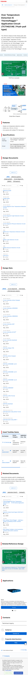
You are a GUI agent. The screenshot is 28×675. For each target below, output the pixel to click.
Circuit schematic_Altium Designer (11, 300)
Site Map (24, 649)
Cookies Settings (8, 672)
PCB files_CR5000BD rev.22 (10, 380)
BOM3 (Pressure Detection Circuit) (11, 247)
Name (3, 185)
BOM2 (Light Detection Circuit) (10, 239)
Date (21, 185)
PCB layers (5, 255)
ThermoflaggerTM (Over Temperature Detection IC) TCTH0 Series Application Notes (13, 503)
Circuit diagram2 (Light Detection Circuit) (13, 215)
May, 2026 (6, 525)
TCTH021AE (7, 442)
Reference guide (7, 190)
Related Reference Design (9, 54)
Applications (19, 54)
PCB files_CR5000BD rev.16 (10, 364)
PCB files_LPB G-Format (9, 395)
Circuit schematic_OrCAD (9, 332)
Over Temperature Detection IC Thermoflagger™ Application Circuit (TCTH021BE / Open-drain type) (14, 569)
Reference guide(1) (16, 176)
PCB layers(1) (17, 181)
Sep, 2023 (6, 194)
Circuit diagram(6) (13, 288)
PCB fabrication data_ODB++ (10, 419)
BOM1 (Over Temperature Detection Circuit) (14, 231)
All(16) (4, 288)
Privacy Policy (8, 670)
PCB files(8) (22, 288)
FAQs (16, 642)
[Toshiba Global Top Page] (3, 1)
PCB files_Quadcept (8, 403)
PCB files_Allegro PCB (8, 348)
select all (13, 172)
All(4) (4, 492)
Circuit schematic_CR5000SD (10, 308)
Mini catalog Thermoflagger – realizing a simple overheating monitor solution (13, 520)
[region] (14, 666)
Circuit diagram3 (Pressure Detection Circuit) (14, 223)
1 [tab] (12, 610)
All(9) (8, 176)
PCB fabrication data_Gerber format (12, 411)
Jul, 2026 (5, 515)
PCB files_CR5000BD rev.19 (10, 372)
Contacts (25, 54)
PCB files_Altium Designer (9, 356)
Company (7, 656)
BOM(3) (9, 181)
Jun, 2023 (6, 507)
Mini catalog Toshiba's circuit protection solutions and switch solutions (13, 530)
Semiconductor (8, 4)
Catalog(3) (22, 492)
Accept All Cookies (18, 672)
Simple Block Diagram (14, 116)
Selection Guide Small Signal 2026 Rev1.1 (13, 512)
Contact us (16, 633)
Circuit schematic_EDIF (8, 324)
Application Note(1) (12, 492)
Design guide (6, 198)
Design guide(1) (8, 179)
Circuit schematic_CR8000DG (10, 316)
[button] (26, 1)
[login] (25, 644)
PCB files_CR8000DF (8, 387)
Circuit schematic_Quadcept (10, 340)
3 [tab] (15, 610)
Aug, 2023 (6, 534)
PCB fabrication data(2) (14, 291)
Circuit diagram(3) (18, 179)
